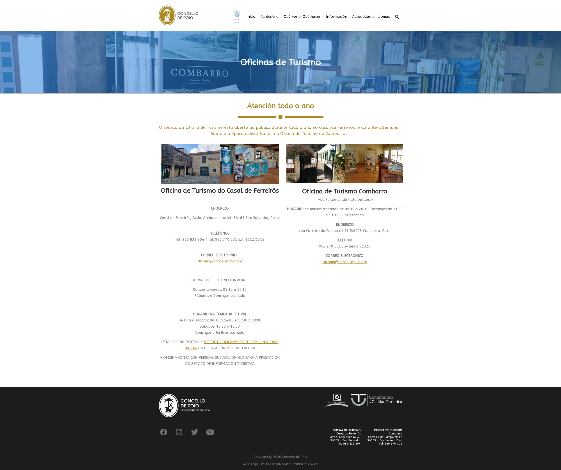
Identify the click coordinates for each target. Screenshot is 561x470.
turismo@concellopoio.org (219, 261)
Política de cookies (305, 464)
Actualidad (361, 16)
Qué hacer (312, 16)
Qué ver (291, 16)
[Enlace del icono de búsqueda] (397, 16)
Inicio (251, 16)
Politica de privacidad (275, 464)
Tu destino (270, 16)
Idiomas (383, 16)
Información (336, 16)
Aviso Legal (251, 464)
